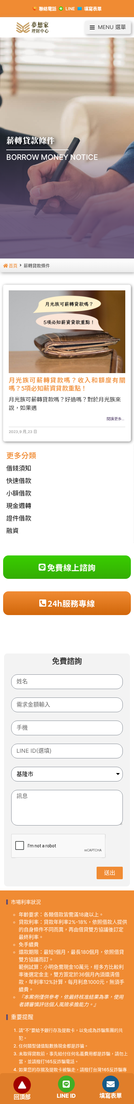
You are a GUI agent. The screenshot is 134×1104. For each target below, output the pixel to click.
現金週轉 (18, 505)
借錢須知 (18, 467)
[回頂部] (22, 1085)
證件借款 (18, 517)
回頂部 (22, 1097)
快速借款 (18, 480)
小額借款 (18, 492)
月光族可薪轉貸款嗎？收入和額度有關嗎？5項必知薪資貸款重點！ (67, 383)
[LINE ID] (66, 1084)
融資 (12, 530)
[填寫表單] (110, 1084)
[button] (108, 27)
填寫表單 (110, 1095)
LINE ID (66, 1095)
